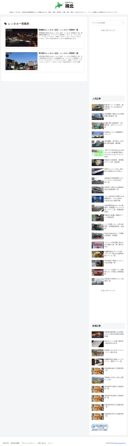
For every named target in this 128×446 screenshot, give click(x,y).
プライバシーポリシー (28, 443)
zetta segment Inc (120, 443)
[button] (122, 23)
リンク (50, 443)
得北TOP (6, 443)
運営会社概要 (15, 443)
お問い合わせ (42, 443)
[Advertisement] (108, 62)
